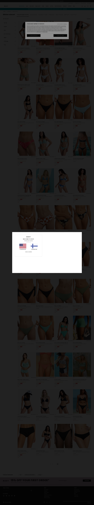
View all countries (28, 251)
